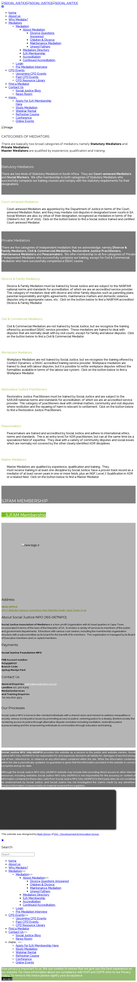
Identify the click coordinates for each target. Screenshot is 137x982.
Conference (24, 117)
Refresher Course (27, 114)
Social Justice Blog (28, 90)
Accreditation (32, 56)
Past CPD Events (27, 77)
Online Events (25, 121)
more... (13, 97)
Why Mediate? (18, 19)
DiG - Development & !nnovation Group (76, 834)
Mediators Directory (36, 50)
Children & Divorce (42, 40)
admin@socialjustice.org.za (41, 684)
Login (19, 63)
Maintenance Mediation (45, 43)
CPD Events (17, 70)
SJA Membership (34, 53)
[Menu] (2, 6)
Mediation (22, 26)
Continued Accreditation (39, 60)
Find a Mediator (19, 84)
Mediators (15, 23)
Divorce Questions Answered (42, 34)
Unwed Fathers (40, 46)
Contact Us (16, 87)
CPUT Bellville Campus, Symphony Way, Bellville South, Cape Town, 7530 (43, 610)
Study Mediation (26, 107)
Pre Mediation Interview (31, 67)
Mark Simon (44, 834)
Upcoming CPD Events (31, 73)
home (12, 12)
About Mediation (34, 29)
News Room (24, 94)
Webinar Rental (26, 111)
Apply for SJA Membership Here (37, 945)
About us (15, 16)
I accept (6, 979)
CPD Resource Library (30, 80)
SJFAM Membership (25, 514)
